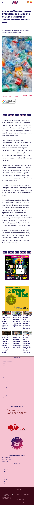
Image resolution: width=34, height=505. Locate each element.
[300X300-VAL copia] (17, 298)
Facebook (6, 465)
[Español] (31, 1)
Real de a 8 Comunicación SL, (8, 495)
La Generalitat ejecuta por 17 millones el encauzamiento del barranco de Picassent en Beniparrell (17, 321)
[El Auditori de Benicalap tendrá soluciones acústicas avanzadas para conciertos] (27, 313)
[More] (30, 115)
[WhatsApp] (3, 478)
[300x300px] (17, 279)
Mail (5, 471)
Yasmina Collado (27, 95)
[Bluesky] (21, 115)
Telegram (6, 473)
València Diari (5, 461)
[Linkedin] (23, 115)
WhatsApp (6, 477)
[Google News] (4, 115)
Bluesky (6, 479)
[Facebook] (11, 115)
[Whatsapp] (6, 115)
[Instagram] (9, 115)
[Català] (28, 1)
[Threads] (3, 484)
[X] (13, 115)
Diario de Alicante (6, 457)
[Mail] (3, 472)
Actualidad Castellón (6, 459)
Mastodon (6, 481)
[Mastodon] (18, 115)
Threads (6, 483)
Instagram (6, 467)
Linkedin (6, 469)
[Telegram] (16, 115)
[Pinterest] (28, 115)
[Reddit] (25, 115)
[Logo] (15, 3)
